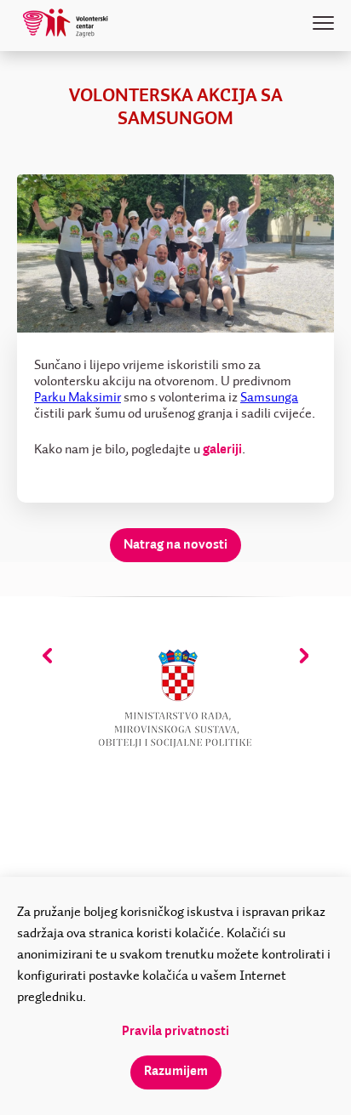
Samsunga (269, 398)
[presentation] (47, 655)
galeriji (222, 450)
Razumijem (176, 1071)
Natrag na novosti (175, 545)
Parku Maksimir (77, 398)
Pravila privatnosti (175, 1031)
